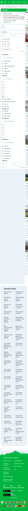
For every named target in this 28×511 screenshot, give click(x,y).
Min (3, 34)
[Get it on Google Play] (6, 495)
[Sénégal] (24, 502)
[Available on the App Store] (6, 491)
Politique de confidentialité (6, 468)
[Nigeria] (2, 502)
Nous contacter (17, 466)
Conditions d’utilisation (6, 464)
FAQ (15, 469)
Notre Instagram (12, 494)
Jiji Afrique (20, 490)
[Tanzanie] (13, 502)
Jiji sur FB (12, 490)
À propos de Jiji (6, 460)
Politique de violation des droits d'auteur (8, 480)
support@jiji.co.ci (18, 460)
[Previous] (23, 278)
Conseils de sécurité (18, 463)
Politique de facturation (6, 473)
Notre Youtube (13, 497)
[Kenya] (6, 502)
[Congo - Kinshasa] (12, 506)
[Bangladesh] (4, 506)
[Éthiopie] (21, 502)
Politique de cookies (8, 476)
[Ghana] (17, 502)
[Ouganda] (9, 502)
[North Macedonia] (23, 506)
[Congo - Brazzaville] (16, 506)
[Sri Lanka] (8, 506)
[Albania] (19, 506)
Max (15, 34)
